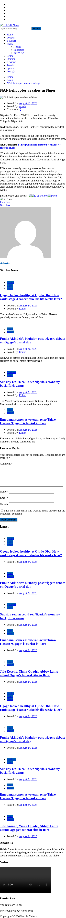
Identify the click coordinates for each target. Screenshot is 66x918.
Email (4, 497)
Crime (10, 55)
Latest (10, 285)
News (10, 43)
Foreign (11, 71)
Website (4, 504)
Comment (6, 463)
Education (19, 49)
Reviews (11, 62)
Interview (19, 52)
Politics (11, 37)
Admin (22, 106)
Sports (10, 68)
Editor (22, 308)
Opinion (11, 58)
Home (10, 34)
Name (4, 491)
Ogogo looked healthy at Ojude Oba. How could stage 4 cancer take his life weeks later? (31, 297)
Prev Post (5, 202)
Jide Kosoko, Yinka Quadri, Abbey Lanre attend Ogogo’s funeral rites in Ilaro (29, 673)
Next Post (5, 205)
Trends (10, 65)
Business (11, 40)
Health (17, 46)
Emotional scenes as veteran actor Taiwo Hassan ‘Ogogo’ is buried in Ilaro (28, 421)
